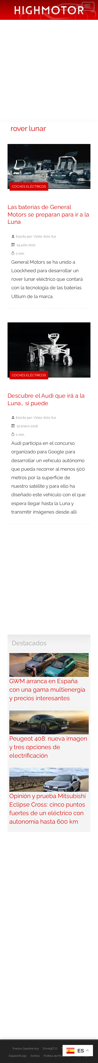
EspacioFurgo (18, 1055)
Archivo (35, 1055)
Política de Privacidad (57, 1055)
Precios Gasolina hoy (26, 1048)
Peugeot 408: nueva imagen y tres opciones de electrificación (48, 747)
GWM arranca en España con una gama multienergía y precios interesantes (47, 689)
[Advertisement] (49, 70)
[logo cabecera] (49, 10)
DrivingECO (50, 1048)
